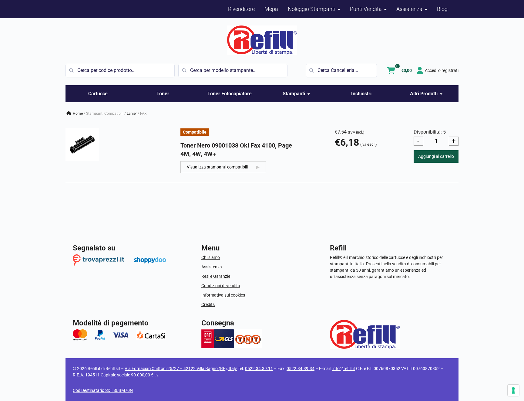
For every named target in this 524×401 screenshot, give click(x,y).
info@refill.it (343, 368)
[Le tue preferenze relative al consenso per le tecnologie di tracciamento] (513, 390)
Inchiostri (361, 94)
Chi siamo (210, 257)
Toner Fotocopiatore (229, 94)
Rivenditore (241, 9)
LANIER (132, 113)
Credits (208, 304)
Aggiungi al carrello (436, 156)
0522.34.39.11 (259, 368)
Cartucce (98, 94)
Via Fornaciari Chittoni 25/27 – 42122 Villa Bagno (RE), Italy (181, 368)
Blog (442, 9)
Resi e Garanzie (215, 276)
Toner (162, 94)
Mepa (271, 9)
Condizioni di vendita (220, 285)
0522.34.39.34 (300, 368)
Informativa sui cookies (223, 295)
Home (78, 113)
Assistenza (211, 266)
